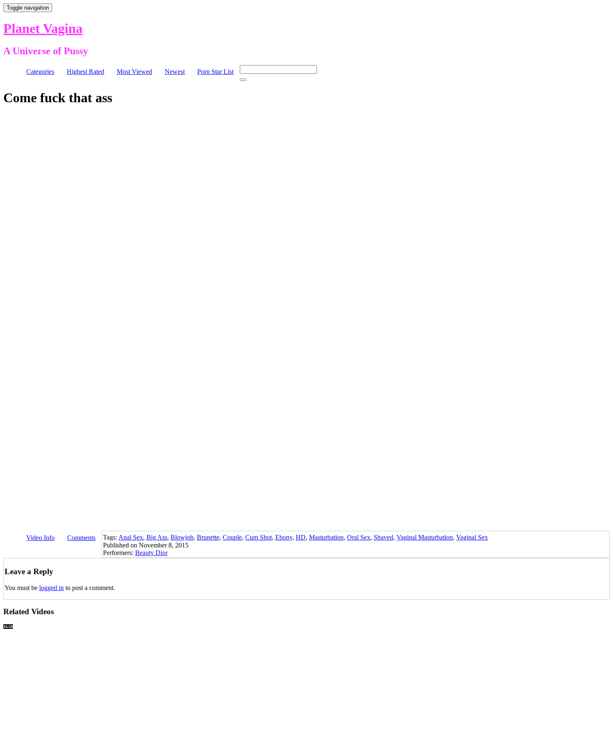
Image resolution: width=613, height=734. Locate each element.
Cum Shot (258, 537)
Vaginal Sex (472, 537)
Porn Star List (215, 71)
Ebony (283, 537)
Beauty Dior (151, 552)
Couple (232, 537)
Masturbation (326, 537)
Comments (81, 537)
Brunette (208, 537)
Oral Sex (358, 537)
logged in (51, 587)
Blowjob (182, 537)
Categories (40, 71)
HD (301, 537)
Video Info (40, 537)
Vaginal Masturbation (425, 537)
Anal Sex (130, 537)
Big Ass (156, 537)
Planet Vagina (43, 28)
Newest (175, 71)
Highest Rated (85, 71)
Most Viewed (134, 71)
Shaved (383, 537)
